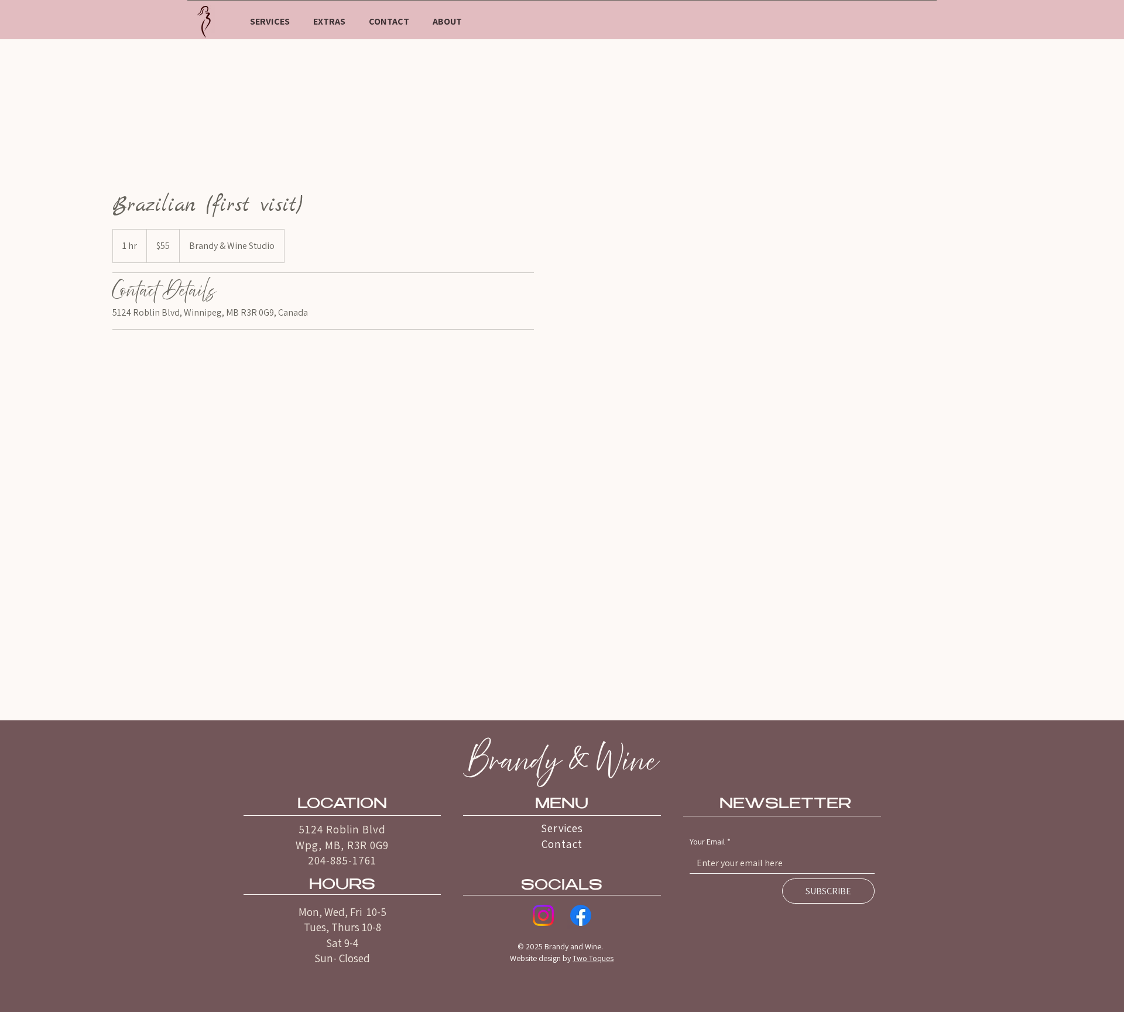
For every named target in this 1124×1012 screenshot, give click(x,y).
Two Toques (593, 958)
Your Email (710, 841)
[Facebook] (581, 915)
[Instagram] (543, 915)
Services (562, 828)
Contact (562, 844)
